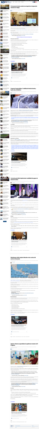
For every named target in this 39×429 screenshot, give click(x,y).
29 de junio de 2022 (15, 10)
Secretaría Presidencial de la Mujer (21, 366)
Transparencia (21, 10)
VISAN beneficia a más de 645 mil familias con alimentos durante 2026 (6, 20)
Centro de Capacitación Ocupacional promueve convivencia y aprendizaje (5, 140)
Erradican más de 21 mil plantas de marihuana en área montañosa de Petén (6, 46)
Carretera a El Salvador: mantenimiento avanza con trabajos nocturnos (5, 78)
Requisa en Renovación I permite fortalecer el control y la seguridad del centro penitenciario (6, 88)
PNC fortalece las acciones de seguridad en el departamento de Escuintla (6, 114)
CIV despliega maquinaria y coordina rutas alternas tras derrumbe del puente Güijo (5, 40)
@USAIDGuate (30, 56)
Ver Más (5, 221)
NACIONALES (23, 182)
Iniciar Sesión (37, 0)
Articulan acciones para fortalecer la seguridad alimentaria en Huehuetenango (6, 200)
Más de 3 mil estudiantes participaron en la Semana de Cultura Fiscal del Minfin (5, 93)
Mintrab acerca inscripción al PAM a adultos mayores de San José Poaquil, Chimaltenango (6, 71)
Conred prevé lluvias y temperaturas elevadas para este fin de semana (6, 128)
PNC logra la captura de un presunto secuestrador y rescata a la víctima (6, 81)
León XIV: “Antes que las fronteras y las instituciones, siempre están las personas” (6, 111)
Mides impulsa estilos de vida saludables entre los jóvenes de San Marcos (4, 179)
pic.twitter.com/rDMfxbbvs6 (15, 293)
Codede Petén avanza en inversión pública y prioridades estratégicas (5, 58)
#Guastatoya (33, 384)
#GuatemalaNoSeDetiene (16, 121)
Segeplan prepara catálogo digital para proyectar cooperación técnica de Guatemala (6, 117)
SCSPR (16, 427)
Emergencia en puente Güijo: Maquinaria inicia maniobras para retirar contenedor (6, 14)
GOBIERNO (19, 10)
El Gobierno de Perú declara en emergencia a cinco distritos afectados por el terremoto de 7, (6, 36)
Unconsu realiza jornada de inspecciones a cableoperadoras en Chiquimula (6, 186)
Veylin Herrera (13, 182)
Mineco (18, 250)
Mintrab (20, 81)
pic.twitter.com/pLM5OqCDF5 (24, 121)
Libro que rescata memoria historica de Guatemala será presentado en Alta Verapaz (5, 61)
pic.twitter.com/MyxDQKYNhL (21, 213)
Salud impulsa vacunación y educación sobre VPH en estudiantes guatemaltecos (5, 33)
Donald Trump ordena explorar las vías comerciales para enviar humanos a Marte (6, 174)
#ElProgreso (19, 384)
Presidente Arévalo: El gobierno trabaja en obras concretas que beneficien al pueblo (6, 125)
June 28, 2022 (24, 214)
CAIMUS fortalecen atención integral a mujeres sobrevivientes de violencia (6, 24)
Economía (21, 182)
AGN (12, 10)
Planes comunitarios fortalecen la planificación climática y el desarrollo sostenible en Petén (6, 156)
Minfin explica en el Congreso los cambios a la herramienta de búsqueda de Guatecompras (6, 218)
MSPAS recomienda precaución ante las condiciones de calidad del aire (6, 189)
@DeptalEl (17, 383)
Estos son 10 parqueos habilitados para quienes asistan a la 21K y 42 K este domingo (6, 143)
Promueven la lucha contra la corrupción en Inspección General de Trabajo (5, 7)
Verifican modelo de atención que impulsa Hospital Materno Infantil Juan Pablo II (6, 131)
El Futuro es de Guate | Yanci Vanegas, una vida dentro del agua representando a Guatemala (6, 75)
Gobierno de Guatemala (17, 139)
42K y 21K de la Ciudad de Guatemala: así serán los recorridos (5, 182)
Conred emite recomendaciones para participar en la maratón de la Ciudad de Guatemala (6, 101)
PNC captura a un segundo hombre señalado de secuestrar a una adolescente (6, 11)
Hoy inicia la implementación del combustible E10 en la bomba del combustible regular (6, 153)
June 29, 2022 (23, 35)
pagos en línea (21, 250)
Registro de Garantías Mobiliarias (26, 250)
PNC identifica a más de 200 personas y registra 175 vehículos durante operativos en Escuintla (6, 17)
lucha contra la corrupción (16, 81)
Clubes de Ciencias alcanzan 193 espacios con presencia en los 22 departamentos (6, 211)
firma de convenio (15, 250)
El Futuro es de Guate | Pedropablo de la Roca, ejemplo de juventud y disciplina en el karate (6, 108)
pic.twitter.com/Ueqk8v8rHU (15, 57)
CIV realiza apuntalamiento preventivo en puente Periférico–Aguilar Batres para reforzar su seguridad (5, 51)
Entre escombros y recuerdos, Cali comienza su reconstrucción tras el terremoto (6, 30)
